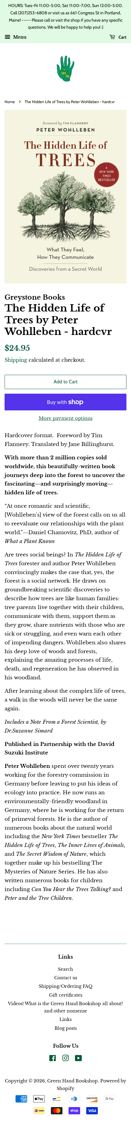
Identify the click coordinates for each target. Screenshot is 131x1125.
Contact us (65, 977)
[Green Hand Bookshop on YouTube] (78, 1059)
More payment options (66, 418)
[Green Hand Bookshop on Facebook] (52, 1059)
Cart (122, 37)
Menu (19, 37)
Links (65, 1019)
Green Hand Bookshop (72, 1081)
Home (10, 101)
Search (65, 969)
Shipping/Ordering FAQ (65, 986)
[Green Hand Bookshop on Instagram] (65, 1059)
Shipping (16, 360)
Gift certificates (65, 995)
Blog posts (66, 1028)
